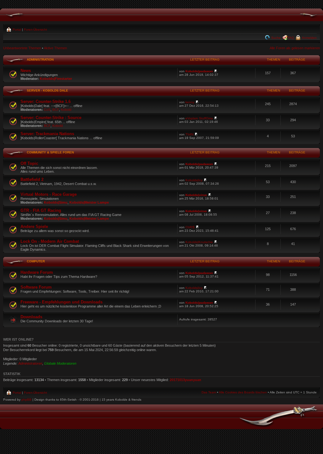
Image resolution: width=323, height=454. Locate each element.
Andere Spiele (34, 226)
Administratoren (30, 363)
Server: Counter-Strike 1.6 (46, 101)
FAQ (291, 37)
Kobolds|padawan (199, 71)
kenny (189, 102)
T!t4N (189, 134)
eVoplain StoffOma (199, 118)
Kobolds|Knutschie (199, 242)
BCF (55, 109)
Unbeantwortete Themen (22, 48)
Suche (275, 37)
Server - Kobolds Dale (47, 90)
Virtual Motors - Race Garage (49, 194)
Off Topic (29, 163)
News (26, 70)
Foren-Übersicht (35, 29)
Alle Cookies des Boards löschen (243, 392)
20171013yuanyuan (185, 380)
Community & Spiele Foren (50, 152)
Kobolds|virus (196, 195)
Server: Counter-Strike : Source (51, 117)
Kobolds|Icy (194, 180)
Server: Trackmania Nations (47, 133)
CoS (47, 109)
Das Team (209, 392)
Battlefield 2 (32, 179)
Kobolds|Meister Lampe (89, 202)
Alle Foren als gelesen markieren (295, 48)
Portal (16, 29)
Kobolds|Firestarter (56, 79)
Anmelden (309, 37)
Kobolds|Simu (56, 202)
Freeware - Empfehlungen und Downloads (62, 302)
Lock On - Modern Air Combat (50, 241)
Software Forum (36, 287)
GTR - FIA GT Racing (41, 210)
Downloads (31, 316)
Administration (40, 59)
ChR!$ (190, 227)
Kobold (66, 109)
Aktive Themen (55, 48)
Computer (36, 261)
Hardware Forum (37, 272)
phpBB (26, 399)
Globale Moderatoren (60, 363)
